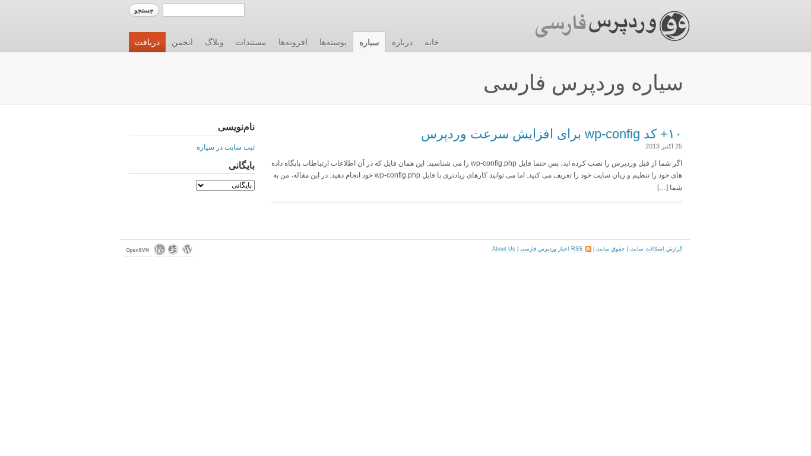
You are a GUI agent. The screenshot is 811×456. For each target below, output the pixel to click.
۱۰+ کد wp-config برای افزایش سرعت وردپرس (551, 133)
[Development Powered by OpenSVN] (138, 254)
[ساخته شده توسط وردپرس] (187, 254)
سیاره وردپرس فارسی (583, 83)
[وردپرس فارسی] (173, 254)
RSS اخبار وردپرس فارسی (555, 249)
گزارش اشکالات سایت (656, 249)
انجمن (182, 42)
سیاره (369, 42)
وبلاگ (214, 42)
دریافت (147, 42)
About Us (503, 249)
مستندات (251, 42)
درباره (402, 42)
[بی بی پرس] (160, 254)
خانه (431, 42)
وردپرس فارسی (601, 26)
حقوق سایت (610, 249)
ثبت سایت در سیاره (226, 147)
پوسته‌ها (333, 42)
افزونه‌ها (293, 42)
